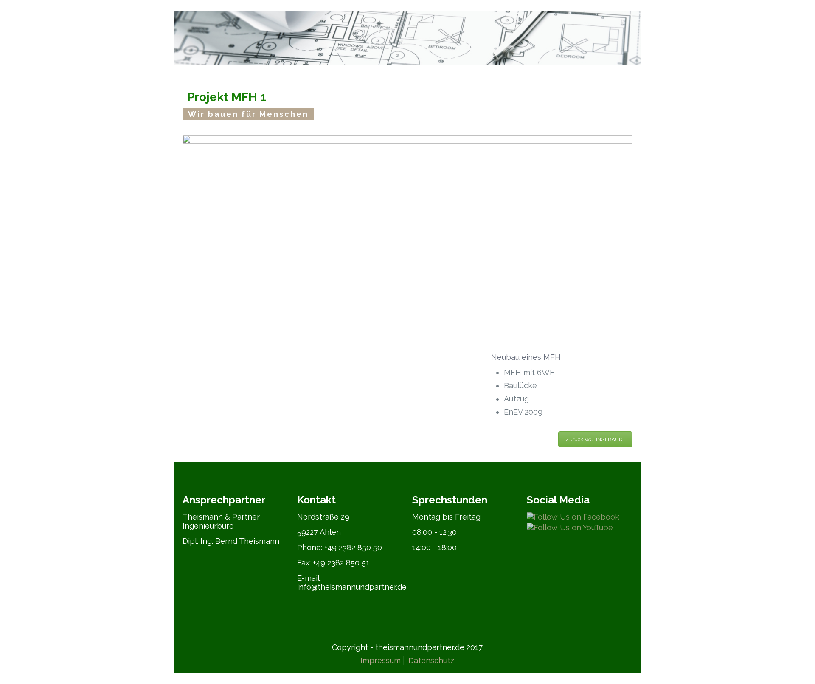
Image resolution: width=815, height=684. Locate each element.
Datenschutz (431, 660)
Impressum (380, 660)
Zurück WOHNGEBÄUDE (595, 439)
